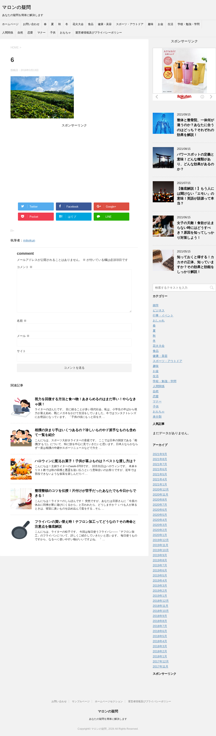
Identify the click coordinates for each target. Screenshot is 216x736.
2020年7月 (160, 504)
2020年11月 (160, 494)
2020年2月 (160, 530)
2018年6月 (160, 631)
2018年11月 (160, 605)
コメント (24, 267)
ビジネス (159, 310)
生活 (170, 24)
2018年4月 (160, 641)
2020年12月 (161, 489)
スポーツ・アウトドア (129, 24)
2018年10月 (161, 611)
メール (23, 336)
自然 (20, 32)
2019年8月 (160, 560)
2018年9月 (160, 616)
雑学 (156, 305)
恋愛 (30, 32)
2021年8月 (160, 459)
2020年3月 (160, 525)
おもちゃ (65, 32)
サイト (21, 351)
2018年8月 (160, 621)
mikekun (29, 240)
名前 (22, 320)
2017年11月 (160, 666)
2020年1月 (160, 535)
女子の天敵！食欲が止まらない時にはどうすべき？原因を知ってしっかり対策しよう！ (195, 230)
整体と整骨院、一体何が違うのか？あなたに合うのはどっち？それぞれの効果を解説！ (195, 127)
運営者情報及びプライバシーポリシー (98, 32)
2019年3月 (160, 585)
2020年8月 (160, 499)
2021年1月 (160, 484)
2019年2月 (160, 590)
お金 (160, 24)
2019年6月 (160, 570)
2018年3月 (160, 646)
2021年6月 (160, 469)
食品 (90, 24)
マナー (41, 32)
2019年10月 (161, 550)
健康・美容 (105, 24)
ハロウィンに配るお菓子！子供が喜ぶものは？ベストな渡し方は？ (85, 461)
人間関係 (7, 32)
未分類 (157, 416)
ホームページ (10, 24)
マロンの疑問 (16, 7)
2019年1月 (160, 595)
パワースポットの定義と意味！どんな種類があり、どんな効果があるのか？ (195, 162)
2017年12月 (161, 661)
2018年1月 (160, 656)
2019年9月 (160, 555)
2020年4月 (160, 520)
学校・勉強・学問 (189, 24)
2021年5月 (160, 474)
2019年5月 (160, 575)
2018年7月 (160, 626)
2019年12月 (161, 540)
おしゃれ (159, 320)
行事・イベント (163, 315)
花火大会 (78, 24)
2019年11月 (160, 545)
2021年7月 (160, 464)
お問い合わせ (31, 24)
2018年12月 (161, 600)
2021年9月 (160, 454)
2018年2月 (160, 651)
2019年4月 (160, 580)
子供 (52, 32)
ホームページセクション (109, 701)
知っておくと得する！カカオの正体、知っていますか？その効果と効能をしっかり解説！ (195, 264)
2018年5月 (160, 636)
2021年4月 (160, 479)
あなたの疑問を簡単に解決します (108, 718)
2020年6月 (160, 509)
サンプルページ (81, 701)
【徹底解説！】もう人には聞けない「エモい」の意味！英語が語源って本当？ (195, 196)
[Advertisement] (74, 157)
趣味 (150, 24)
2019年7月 (160, 565)
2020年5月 (160, 514)
